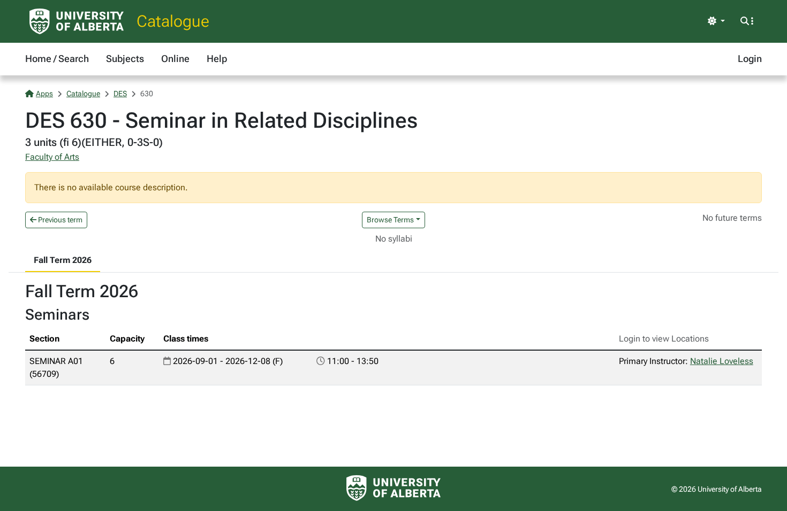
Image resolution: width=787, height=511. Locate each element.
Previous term (59, 219)
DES (120, 93)
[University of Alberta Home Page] (76, 21)
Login (750, 58)
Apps (44, 93)
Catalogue (173, 21)
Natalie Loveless (721, 361)
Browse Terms (390, 219)
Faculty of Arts (52, 157)
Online (175, 58)
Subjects (125, 58)
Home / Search (57, 58)
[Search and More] (746, 21)
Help (217, 58)
